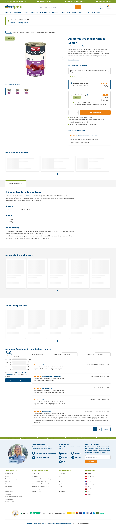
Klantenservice (9, 474)
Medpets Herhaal (9, 491)
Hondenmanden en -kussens (39, 481)
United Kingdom (92, 484)
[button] (87, 95)
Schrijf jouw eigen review (19, 380)
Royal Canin (62, 474)
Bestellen (7, 481)
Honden (19, 32)
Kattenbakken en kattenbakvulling (41, 484)
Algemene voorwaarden (33, 523)
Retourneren (8, 486)
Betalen (7, 484)
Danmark (90, 486)
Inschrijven (91, 461)
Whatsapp (8, 494)
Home (14, 32)
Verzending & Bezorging (11, 479)
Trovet (60, 486)
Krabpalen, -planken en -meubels (40, 486)
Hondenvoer (35, 474)
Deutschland (91, 476)
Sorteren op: (90, 354)
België (89, 474)
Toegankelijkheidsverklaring (63, 523)
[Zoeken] (78, 7)
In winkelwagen (96, 112)
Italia (89, 491)
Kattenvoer (35, 476)
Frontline (61, 481)
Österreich (90, 479)
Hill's (60, 476)
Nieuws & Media (9, 502)
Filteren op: (57, 354)
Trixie (60, 479)
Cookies (52, 523)
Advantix (61, 489)
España (89, 489)
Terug (9, 32)
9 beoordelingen (81, 46)
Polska (89, 494)
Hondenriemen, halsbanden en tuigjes (42, 479)
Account (7, 476)
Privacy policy (45, 523)
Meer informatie (73, 60)
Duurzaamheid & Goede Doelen (13, 497)
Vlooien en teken (36, 491)
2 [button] (99, 429)
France (89, 481)
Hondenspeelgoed (37, 489)
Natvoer (27, 32)
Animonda (28, 196)
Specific (61, 484)
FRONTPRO (62, 491)
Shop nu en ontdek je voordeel (20, 23)
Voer (23, 32)
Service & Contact (10, 489)
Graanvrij (33, 32)
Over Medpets (9, 499)
